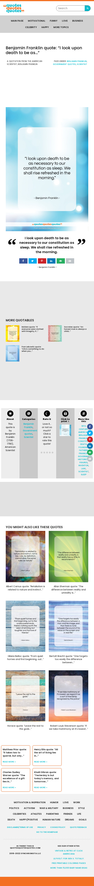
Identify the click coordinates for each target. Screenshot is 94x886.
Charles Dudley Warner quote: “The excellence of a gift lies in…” (14, 777)
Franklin (83, 453)
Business (77, 20)
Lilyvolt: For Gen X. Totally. (68, 858)
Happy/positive (28, 819)
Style (81, 808)
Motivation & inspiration (30, 802)
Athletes (36, 813)
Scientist (82, 64)
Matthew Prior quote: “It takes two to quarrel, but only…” (15, 752)
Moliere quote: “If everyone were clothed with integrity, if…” (32, 329)
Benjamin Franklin (77, 61)
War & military (49, 808)
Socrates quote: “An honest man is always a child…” (75, 329)
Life (79, 813)
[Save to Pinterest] (42, 261)
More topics (61, 27)
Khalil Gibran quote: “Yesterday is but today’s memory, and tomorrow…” (46, 777)
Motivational (36, 20)
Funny (53, 20)
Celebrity (31, 27)
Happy (45, 27)
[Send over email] (61, 261)
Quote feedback (78, 827)
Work (76, 802)
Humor (54, 802)
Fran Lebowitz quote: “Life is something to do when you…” (33, 348)
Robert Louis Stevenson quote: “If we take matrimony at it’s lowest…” (68, 727)
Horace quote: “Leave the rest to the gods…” (25, 727)
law (83, 468)
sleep (84, 474)
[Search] (87, 8)
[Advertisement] (47, 88)
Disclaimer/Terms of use (20, 827)
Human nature (51, 819)
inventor (83, 465)
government (85, 456)
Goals (82, 819)
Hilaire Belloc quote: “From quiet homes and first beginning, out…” (25, 658)
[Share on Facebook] (23, 261)
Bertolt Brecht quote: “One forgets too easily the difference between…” (68, 659)
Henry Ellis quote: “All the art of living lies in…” (46, 752)
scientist (83, 471)
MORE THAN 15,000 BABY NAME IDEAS (68, 867)
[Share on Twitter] (33, 261)
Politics (14, 808)
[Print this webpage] (70, 261)
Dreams (69, 819)
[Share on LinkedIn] (51, 261)
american (83, 432)
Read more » (9, 761)
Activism (29, 808)
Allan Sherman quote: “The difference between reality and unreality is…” (68, 589)
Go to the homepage (47, 832)
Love (65, 20)
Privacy (41, 827)
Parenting (52, 813)
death (83, 444)
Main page (17, 20)
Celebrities (19, 813)
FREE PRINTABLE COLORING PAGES (69, 863)
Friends (68, 813)
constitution (85, 441)
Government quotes (64, 64)
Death (11, 819)
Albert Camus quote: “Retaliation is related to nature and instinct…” (25, 588)
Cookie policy (57, 827)
